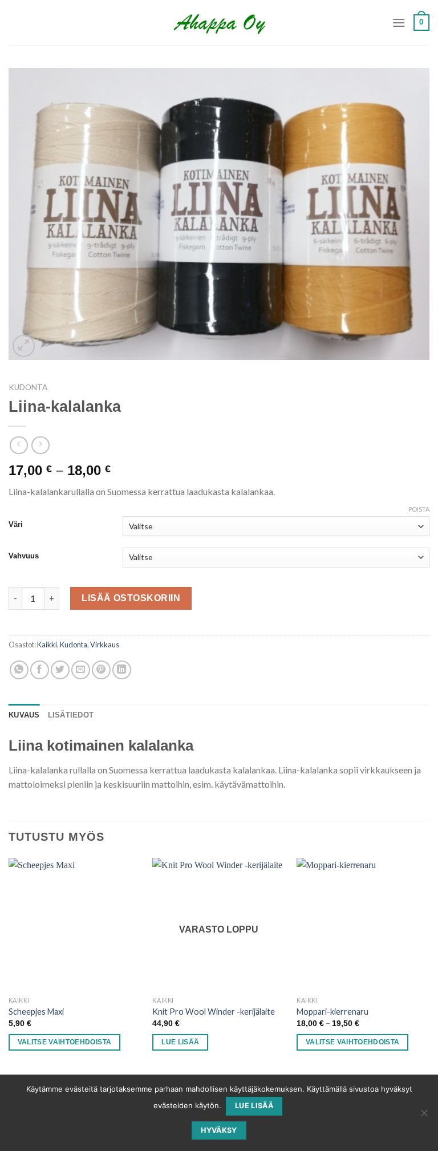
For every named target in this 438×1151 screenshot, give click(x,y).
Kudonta (28, 387)
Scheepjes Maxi (36, 1011)
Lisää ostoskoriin (131, 598)
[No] (423, 1116)
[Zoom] (24, 346)
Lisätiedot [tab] (71, 715)
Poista (418, 509)
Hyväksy (219, 1130)
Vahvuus (24, 556)
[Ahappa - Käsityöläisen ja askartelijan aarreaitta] (219, 23)
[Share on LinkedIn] (121, 669)
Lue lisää (180, 1042)
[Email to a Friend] (80, 669)
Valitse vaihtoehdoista (65, 1042)
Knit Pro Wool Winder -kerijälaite (213, 1011)
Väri (16, 525)
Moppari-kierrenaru (332, 1011)
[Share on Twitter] (60, 669)
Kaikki (47, 644)
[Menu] (398, 23)
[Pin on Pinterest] (101, 669)
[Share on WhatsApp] (19, 669)
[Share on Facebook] (39, 669)
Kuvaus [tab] (24, 715)
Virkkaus (104, 644)
